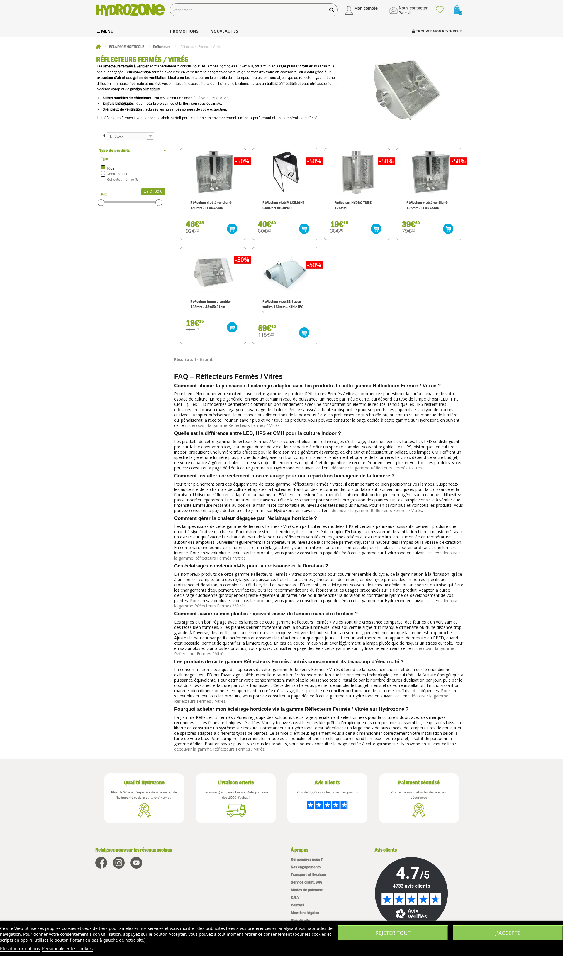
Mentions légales (305, 912)
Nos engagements (306, 866)
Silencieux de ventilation (122, 109)
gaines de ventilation (149, 77)
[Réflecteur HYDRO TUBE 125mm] (357, 172)
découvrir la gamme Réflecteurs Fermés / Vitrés (234, 425)
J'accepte (507, 932)
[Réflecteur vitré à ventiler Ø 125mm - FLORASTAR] (429, 172)
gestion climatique (145, 89)
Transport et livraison (308, 874)
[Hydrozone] (130, 10)
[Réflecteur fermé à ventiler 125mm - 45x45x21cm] (213, 271)
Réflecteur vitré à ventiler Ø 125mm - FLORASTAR (427, 205)
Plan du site (300, 920)
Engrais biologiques (118, 103)
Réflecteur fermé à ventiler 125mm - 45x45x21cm (210, 304)
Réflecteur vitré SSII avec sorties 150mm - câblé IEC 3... (282, 307)
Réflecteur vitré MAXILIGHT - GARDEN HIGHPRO (284, 205)
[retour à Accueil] (98, 46)
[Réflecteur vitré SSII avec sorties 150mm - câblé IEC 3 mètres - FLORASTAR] (285, 271)
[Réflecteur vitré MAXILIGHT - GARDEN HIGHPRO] (285, 172)
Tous (110, 168)
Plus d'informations (20, 948)
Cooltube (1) (117, 173)
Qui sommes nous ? (307, 859)
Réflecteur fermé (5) (123, 179)
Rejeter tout (393, 932)
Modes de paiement (307, 889)
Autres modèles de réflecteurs (127, 97)
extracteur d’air (109, 77)
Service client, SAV (306, 882)
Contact (297, 905)
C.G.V (295, 897)
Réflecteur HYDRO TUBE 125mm (353, 205)
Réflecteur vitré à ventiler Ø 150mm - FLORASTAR (211, 205)
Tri (102, 135)
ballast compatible (282, 83)
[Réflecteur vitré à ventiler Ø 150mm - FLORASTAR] (213, 172)
